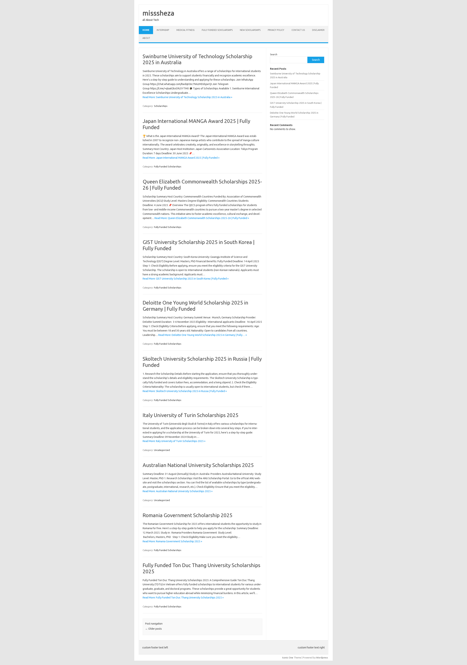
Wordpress (322, 657)
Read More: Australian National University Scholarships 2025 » (178, 491)
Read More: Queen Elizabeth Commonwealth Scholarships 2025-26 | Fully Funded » (202, 218)
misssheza (158, 13)
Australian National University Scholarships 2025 (198, 465)
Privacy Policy (276, 30)
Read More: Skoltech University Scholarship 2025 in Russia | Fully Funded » (185, 391)
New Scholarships (250, 30)
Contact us (298, 30)
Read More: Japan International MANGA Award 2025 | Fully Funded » (181, 157)
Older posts (153, 628)
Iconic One (287, 657)
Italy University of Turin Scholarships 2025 (190, 415)
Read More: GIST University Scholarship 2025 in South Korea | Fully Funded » (186, 278)
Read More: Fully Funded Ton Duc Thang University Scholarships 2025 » (183, 597)
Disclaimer (318, 30)
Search (273, 54)
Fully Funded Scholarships (217, 30)
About (146, 38)
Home (145, 30)
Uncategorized (162, 450)
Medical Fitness (185, 30)
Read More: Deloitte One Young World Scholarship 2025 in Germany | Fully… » (202, 335)
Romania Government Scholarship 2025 (187, 515)
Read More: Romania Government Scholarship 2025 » (172, 541)
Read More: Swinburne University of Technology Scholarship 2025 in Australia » (187, 97)
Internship (163, 30)
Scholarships (160, 106)
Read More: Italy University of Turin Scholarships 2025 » (174, 441)
